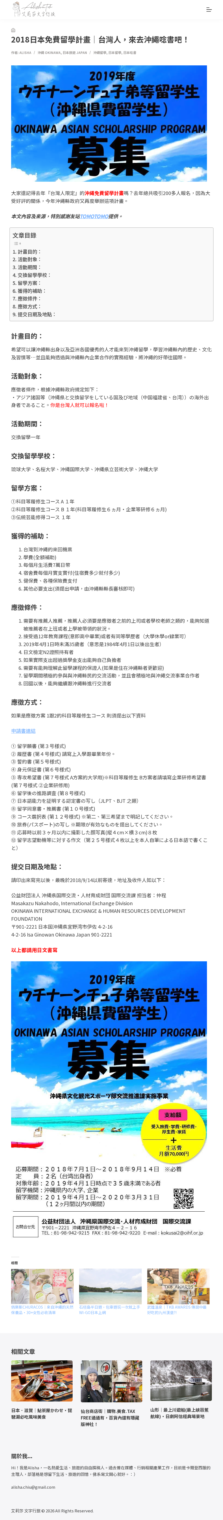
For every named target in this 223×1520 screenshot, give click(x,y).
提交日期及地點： (37, 314)
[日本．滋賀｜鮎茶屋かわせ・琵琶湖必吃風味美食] (42, 1381)
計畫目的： (30, 251)
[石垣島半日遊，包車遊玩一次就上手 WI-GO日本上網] (110, 1287)
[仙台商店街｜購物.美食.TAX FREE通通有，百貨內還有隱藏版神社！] (111, 1381)
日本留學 (114, 52)
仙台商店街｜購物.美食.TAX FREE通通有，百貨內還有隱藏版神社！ (110, 1417)
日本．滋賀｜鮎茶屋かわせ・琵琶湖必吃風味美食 (41, 1413)
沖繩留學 (99, 52)
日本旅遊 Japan (75, 52)
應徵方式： (30, 306)
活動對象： (30, 259)
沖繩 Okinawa (49, 52)
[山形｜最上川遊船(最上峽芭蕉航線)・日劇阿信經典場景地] (181, 1380)
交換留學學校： (35, 274)
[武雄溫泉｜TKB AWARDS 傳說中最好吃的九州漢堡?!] (178, 1287)
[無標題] (13, 30)
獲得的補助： (32, 290)
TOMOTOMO (94, 216)
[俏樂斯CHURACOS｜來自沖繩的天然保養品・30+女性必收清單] (42, 1287)
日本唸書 (129, 52)
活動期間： (30, 266)
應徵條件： (30, 298)
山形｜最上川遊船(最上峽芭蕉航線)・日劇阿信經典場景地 (179, 1412)
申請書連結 (23, 730)
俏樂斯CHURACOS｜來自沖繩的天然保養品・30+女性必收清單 (42, 1309)
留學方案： (30, 282)
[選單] (209, 9)
